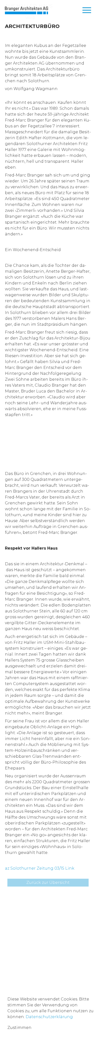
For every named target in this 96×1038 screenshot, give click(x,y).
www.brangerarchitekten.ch (34, 954)
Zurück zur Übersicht (48, 882)
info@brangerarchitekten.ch (34, 948)
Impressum (16, 970)
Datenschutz (45, 970)
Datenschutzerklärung (49, 1016)
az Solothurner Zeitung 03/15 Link (39, 868)
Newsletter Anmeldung (29, 922)
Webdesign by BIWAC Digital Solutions (45, 978)
